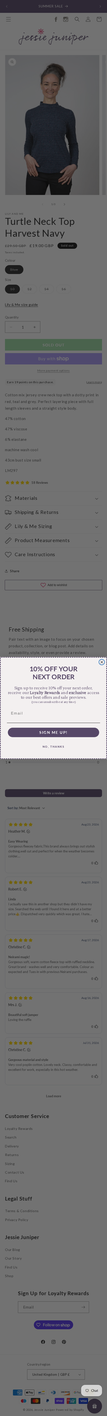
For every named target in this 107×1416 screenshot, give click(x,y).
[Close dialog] (102, 662)
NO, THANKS (54, 746)
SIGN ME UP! (53, 732)
